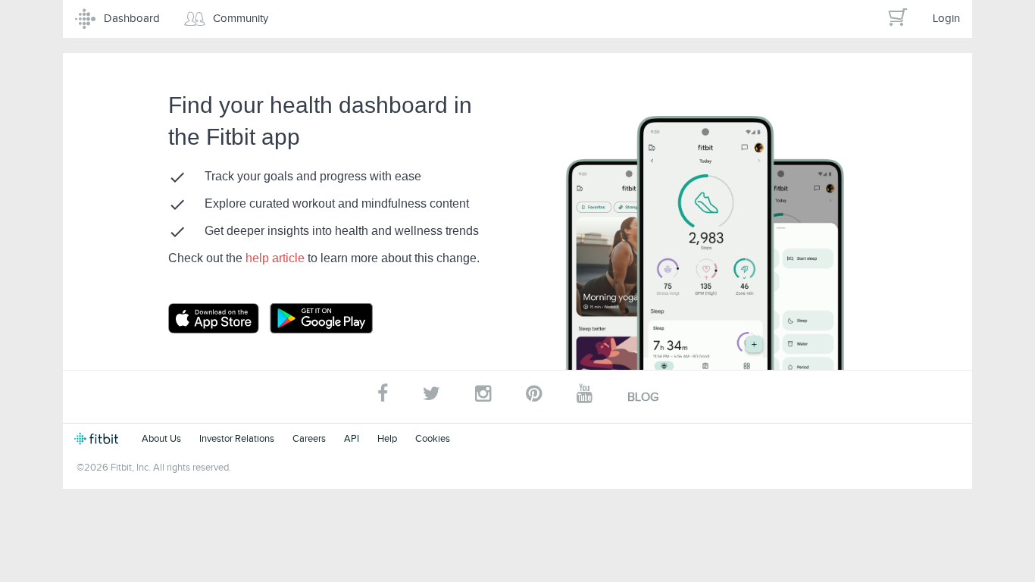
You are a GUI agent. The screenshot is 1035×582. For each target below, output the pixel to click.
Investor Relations (236, 438)
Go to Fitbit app (228, 318)
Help (387, 438)
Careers (309, 438)
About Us (161, 438)
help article (276, 258)
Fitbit (99, 439)
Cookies (432, 438)
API (351, 438)
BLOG (642, 397)
